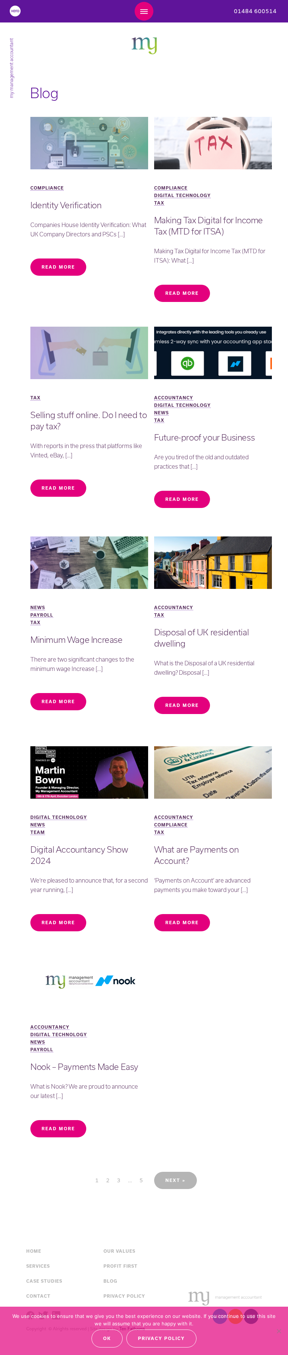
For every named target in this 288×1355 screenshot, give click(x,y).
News (161, 412)
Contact (38, 1296)
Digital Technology (182, 195)
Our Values (119, 1251)
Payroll (41, 615)
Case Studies (44, 1281)
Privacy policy (161, 1338)
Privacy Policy (124, 1296)
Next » (175, 1180)
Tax (159, 202)
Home (33, 1251)
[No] (278, 1331)
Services (38, 1266)
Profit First (121, 1266)
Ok (107, 1338)
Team (37, 832)
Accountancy (173, 397)
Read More (58, 266)
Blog (110, 1281)
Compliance (47, 187)
